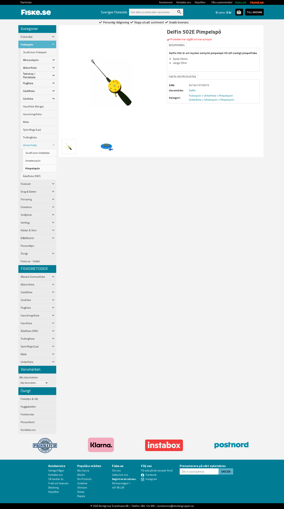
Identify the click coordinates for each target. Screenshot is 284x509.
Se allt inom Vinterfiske (37, 153)
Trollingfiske (30, 137)
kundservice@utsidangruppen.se (175, 506)
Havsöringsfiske (32, 114)
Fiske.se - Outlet (30, 261)
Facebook (151, 475)
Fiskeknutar (27, 414)
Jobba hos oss (120, 475)
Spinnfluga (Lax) (32, 129)
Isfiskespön (211, 100)
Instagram (151, 479)
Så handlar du (55, 479)
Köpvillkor (200, 2)
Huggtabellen (28, 406)
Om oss (116, 470)
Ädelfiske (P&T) (32, 176)
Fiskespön (195, 95)
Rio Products (84, 479)
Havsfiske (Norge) (33, 106)
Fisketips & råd (29, 399)
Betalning (53, 487)
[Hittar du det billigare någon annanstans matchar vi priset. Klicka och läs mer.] (45, 443)
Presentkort (28, 422)
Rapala (81, 496)
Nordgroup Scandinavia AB (113, 506)
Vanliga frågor (56, 470)
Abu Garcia (83, 470)
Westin (81, 475)
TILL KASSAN (254, 12)
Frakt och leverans (58, 483)
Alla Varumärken (28, 377)
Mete (26, 122)
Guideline (82, 483)
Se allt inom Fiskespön (35, 52)
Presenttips (27, 246)
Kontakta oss (183, 2)
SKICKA (226, 471)
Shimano (82, 487)
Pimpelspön (32, 168)
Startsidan (26, 2)
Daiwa (80, 492)
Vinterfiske (210, 95)
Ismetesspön (33, 160)
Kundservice (166, 2)
